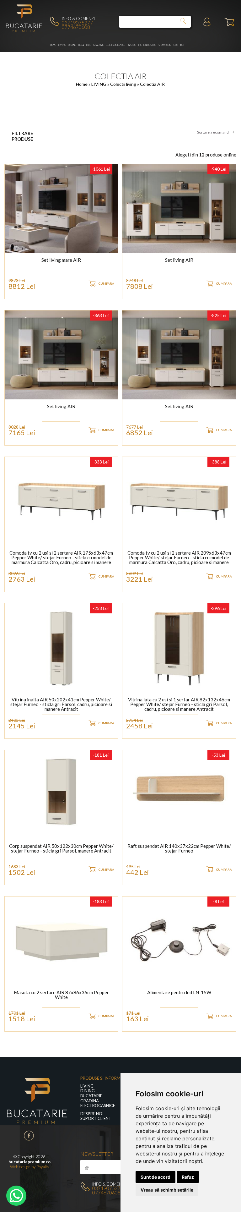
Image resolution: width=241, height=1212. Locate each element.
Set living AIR (179, 260)
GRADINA (98, 45)
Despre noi (92, 1113)
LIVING (62, 45)
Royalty (42, 1166)
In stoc (131, 45)
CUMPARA (106, 283)
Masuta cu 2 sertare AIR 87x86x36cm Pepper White (61, 995)
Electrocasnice (115, 45)
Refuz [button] (188, 1177)
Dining (72, 45)
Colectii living (123, 84)
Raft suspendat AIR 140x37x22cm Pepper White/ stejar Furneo (179, 848)
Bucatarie (84, 45)
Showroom (164, 45)
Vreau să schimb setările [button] (167, 1190)
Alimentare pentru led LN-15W (179, 992)
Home (53, 45)
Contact (179, 45)
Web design (20, 1166)
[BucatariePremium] (24, 32)
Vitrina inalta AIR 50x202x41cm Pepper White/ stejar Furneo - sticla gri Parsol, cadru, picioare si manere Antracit (61, 704)
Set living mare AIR (61, 260)
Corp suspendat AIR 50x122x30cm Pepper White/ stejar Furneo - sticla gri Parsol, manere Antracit (61, 848)
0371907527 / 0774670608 (77, 25)
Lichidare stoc (147, 45)
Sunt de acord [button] (155, 1177)
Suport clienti (96, 1118)
